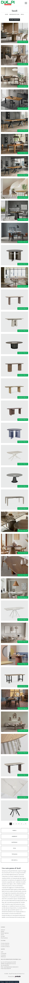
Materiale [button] (14, 842)
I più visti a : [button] (14, 860)
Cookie (6, 982)
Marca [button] (14, 830)
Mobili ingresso (5, 933)
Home (6, 14)
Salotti (2, 931)
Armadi (3, 936)
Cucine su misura (5, 946)
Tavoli (22, 14)
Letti (2, 951)
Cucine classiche (5, 943)
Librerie (3, 929)
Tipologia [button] (14, 854)
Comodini (3, 955)
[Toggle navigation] (26, 3)
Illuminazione (4, 938)
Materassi (3, 956)
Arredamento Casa (14, 14)
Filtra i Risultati (14, 19)
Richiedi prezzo (22, 41)
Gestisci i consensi (14, 982)
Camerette (3, 953)
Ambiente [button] (14, 836)
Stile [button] (14, 848)
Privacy (2, 982)
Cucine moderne (5, 944)
